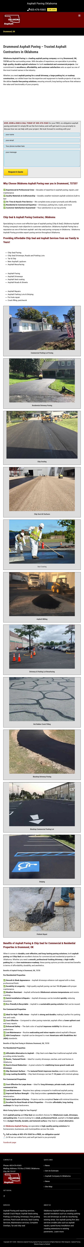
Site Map (48, 1186)
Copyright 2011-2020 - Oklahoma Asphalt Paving (18, 1242)
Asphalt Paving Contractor (41, 1242)
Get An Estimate (52, 1171)
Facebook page (9, 1142)
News (47, 1165)
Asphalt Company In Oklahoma (58, 1176)
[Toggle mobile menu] (79, 15)
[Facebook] (4, 1196)
